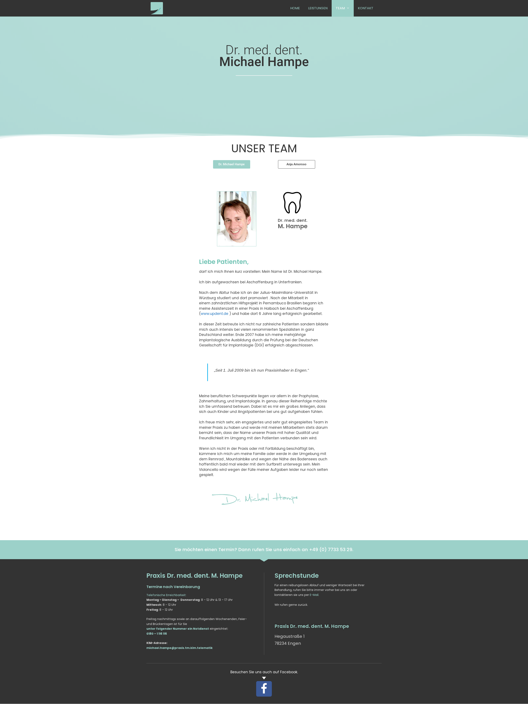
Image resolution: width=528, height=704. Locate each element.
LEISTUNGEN (318, 8)
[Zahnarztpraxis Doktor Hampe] (156, 8)
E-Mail (314, 595)
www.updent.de (214, 313)
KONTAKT (365, 8)
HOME (295, 8)
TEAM (340, 8)
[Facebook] (264, 689)
